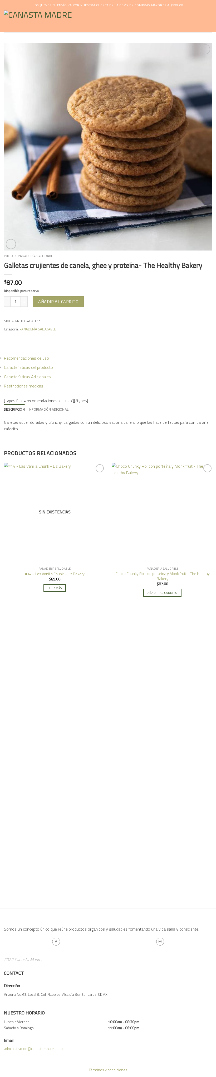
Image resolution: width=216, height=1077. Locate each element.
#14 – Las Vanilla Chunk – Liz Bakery (55, 573)
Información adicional (48, 409)
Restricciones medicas (23, 386)
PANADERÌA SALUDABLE (36, 255)
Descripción (14, 409)
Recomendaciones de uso (26, 358)
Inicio (8, 255)
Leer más (55, 588)
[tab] (14, 409)
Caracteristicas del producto (28, 367)
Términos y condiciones (108, 1070)
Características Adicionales (27, 377)
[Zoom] (11, 244)
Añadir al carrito (58, 301)
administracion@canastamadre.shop (33, 1048)
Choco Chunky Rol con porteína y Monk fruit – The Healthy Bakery (162, 576)
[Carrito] (209, 21)
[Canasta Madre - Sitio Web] (71, 21)
